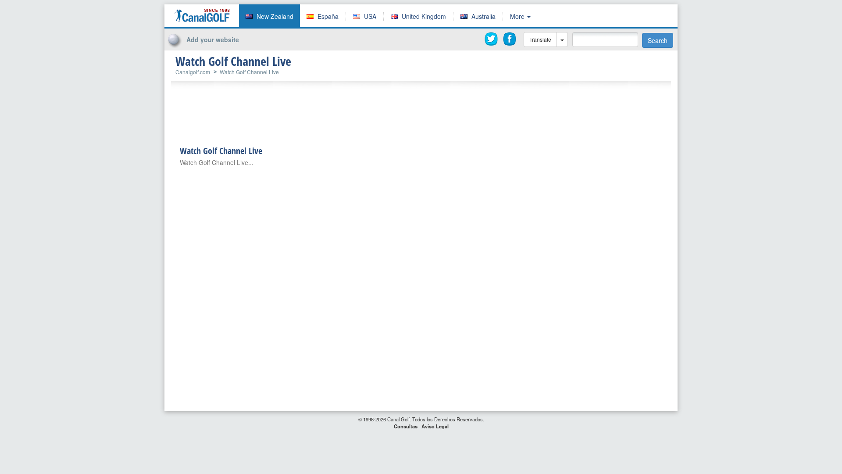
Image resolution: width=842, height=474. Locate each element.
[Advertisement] (646, 19)
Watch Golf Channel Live (249, 71)
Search (657, 40)
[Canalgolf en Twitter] (492, 39)
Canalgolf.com (192, 71)
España (328, 16)
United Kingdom (424, 16)
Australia (483, 16)
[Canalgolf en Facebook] (510, 39)
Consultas (405, 426)
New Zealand (275, 16)
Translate (540, 39)
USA (370, 16)
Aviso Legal (435, 426)
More (518, 16)
